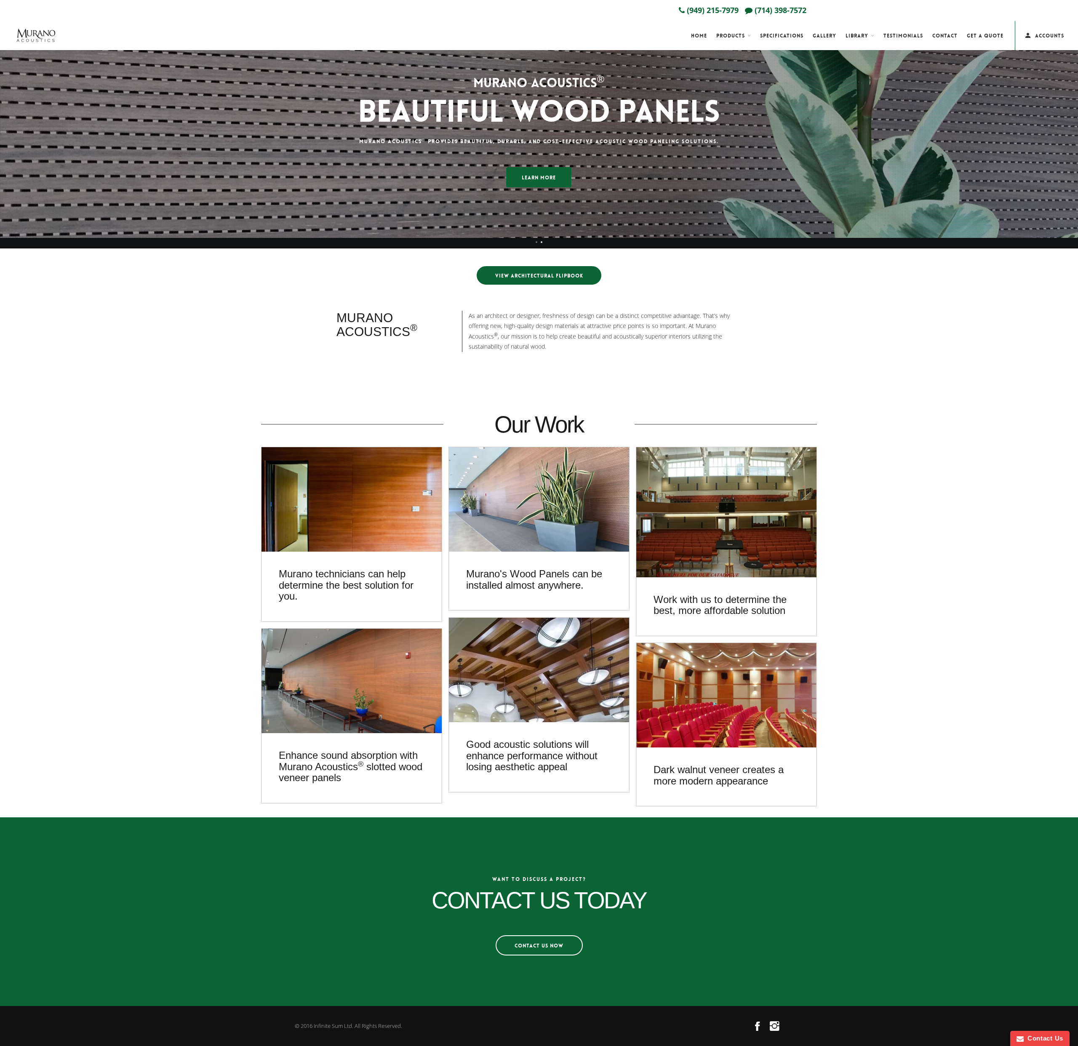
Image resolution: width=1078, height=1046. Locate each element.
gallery (824, 35)
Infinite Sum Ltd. (333, 1026)
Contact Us (1043, 1038)
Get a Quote (985, 35)
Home (699, 35)
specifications (781, 35)
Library (857, 35)
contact (945, 35)
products (730, 35)
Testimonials (903, 35)
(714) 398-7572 (779, 10)
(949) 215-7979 (712, 10)
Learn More (539, 177)
